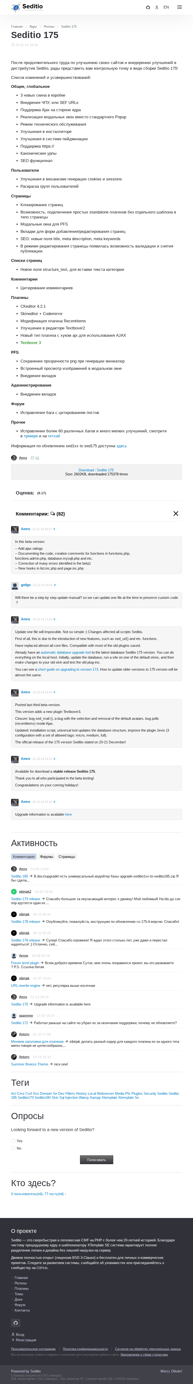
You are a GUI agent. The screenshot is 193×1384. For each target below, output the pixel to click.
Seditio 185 (19, 876)
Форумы (46, 857)
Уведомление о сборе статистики (144, 1354)
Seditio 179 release (25, 899)
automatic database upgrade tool (66, 652)
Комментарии (24, 857)
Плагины (22, 1288)
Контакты (22, 1310)
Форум (20, 1305)
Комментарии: (40, 513)
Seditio (162, 1093)
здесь (121, 446)
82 (37, 458)
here (68, 814)
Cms (20, 1093)
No (19, 1148)
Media (119, 1093)
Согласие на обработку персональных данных (148, 1349)
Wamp (84, 1097)
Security (150, 1093)
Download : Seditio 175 (97, 470)
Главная (21, 1278)
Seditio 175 (19, 1004)
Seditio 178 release (25, 922)
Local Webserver (101, 1093)
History (81, 1093)
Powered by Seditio (26, 1371)
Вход (20, 1335)
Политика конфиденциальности (85, 1349)
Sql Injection (68, 1097)
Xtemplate (109, 1097)
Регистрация (26, 1340)
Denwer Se (48, 1093)
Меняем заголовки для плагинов (37, 1041)
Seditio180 (43, 1097)
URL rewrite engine (25, 986)
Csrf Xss (32, 1093)
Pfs (127, 1093)
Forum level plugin (25, 963)
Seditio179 (26, 1097)
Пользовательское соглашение (33, 1349)
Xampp (95, 1097)
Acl (13, 1093)
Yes (20, 1141)
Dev (61, 1093)
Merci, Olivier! (171, 1371)
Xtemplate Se (128, 1097)
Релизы (21, 1283)
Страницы (67, 857)
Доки (18, 1299)
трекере (31, 436)
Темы (19, 1294)
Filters (70, 1093)
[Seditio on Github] (148, 7)
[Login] (157, 7)
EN (166, 7)
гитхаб (54, 436)
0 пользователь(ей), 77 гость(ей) (37, 1194)
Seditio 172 (19, 1023)
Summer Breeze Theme (29, 1064)
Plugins (137, 1093)
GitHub (41, 1268)
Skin (55, 1097)
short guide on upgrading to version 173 (68, 669)
